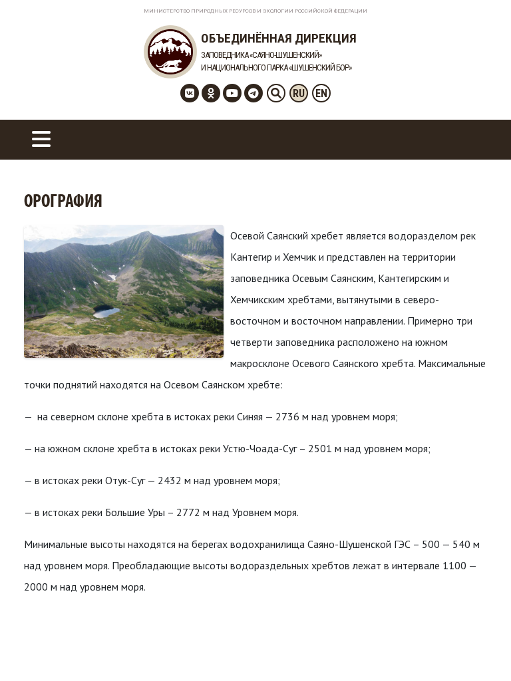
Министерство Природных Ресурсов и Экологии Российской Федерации (255, 11)
